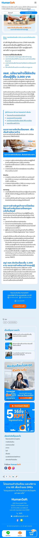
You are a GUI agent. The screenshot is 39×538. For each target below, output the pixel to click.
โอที (7, 451)
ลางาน (7, 448)
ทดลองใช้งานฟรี (19, 306)
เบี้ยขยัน (8, 454)
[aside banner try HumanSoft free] (19, 381)
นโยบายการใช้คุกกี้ (26, 9)
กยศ (5, 322)
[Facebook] (17, 520)
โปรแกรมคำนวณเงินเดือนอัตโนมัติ (16, 115)
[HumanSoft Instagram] (13, 468)
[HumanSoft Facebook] (5, 468)
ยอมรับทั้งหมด (28, 12)
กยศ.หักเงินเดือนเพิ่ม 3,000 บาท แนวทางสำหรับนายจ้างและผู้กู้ (19, 37)
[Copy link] (16, 476)
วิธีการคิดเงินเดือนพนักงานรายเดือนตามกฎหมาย (18, 67)
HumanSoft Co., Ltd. (17, 526)
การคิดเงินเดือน (10, 442)
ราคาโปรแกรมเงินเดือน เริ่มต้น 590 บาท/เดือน (19, 120)
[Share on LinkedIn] (13, 476)
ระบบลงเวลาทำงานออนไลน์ (14, 118)
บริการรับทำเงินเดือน (11, 459)
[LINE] (21, 520)
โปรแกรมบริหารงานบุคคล (13, 439)
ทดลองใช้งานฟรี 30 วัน (13, 123)
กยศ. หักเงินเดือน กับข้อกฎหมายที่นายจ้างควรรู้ (18, 57)
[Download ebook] (19, 417)
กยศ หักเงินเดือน (12, 322)
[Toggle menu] (35, 3)
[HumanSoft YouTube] (9, 468)
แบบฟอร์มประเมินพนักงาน (13, 457)
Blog (4, 37)
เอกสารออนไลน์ (10, 445)
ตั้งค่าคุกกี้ (10, 12)
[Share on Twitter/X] (10, 476)
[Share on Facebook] (6, 476)
